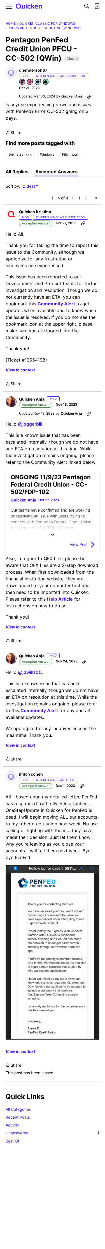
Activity (12, 1125)
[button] (11, 72)
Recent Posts (18, 1117)
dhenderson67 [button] (33, 70)
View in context (20, 369)
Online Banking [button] (20, 154)
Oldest (29, 186)
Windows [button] (47, 154)
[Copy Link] (89, 96)
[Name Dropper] (22, 82)
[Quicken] (29, 6)
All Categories (18, 1109)
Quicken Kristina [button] (35, 211)
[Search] (87, 6)
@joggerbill (30, 424)
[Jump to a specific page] (94, 198)
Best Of (12, 1141)
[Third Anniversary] (30, 82)
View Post (79, 544)
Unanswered (52, 1132)
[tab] (17, 171)
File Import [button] (70, 154)
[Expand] (52, 534)
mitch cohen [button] (31, 774)
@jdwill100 (30, 672)
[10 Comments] (38, 82)
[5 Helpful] (46, 82)
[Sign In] (97, 6)
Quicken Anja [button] (72, 96)
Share (13, 133)
